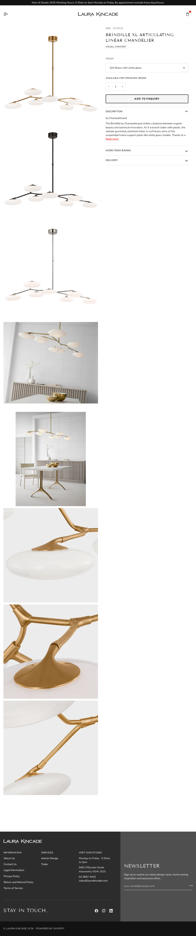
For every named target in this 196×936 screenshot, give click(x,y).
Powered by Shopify (50, 928)
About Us (9, 858)
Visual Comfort (116, 46)
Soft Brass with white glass (126, 68)
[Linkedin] (111, 910)
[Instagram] (103, 910)
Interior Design (49, 858)
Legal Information (14, 870)
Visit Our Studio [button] (90, 852)
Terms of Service (13, 888)
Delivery (112, 160)
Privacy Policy (12, 876)
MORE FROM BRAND (118, 150)
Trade (44, 864)
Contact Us (10, 864)
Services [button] (47, 852)
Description (114, 111)
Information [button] (12, 852)
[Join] (189, 885)
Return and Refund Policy (18, 882)
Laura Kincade (16, 928)
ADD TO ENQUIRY (146, 99)
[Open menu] (9, 14)
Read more (112, 139)
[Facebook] (96, 910)
